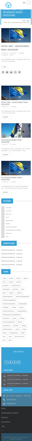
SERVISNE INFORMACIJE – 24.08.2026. (11, 250)
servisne (24, 325)
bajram (25, 278)
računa (20, 322)
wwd (10, 340)
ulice (4, 336)
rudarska (16, 325)
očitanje (21, 307)
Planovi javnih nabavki (11, 227)
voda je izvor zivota (19, 336)
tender (23, 333)
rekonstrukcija (6, 325)
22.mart (18, 278)
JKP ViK (27, 20)
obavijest (12, 293)
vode (4, 340)
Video (7, 236)
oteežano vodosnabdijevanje (9, 300)
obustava (19, 293)
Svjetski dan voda (14, 333)
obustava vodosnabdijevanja (22, 296)
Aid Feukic (14, 53)
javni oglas (15, 289)
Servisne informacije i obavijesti (13, 230)
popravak (22, 318)
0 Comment (21, 53)
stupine (4, 333)
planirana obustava (22, 311)
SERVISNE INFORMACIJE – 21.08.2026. (11, 261)
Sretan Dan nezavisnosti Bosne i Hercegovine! (11, 141)
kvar (23, 289)
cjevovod (19, 282)
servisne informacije (7, 329)
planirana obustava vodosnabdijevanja (12, 314)
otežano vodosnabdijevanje (9, 304)
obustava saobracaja (8, 296)
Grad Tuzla (8, 214)
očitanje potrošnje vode (8, 311)
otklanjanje (6, 307)
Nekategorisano (9, 220)
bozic (4, 282)
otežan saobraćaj (23, 304)
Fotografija (9, 211)
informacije (6, 285)
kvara (4, 293)
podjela (14, 318)
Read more (5, 117)
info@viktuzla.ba (10, 403)
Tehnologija (9, 233)
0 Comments (13, 106)
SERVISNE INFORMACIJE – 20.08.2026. (11, 264)
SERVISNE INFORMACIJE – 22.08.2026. (11, 257)
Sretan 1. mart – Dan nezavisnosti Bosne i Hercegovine (14, 103)
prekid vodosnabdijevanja (9, 322)
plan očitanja (6, 318)
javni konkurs (6, 289)
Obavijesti (8, 224)
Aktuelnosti (8, 207)
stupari (24, 329)
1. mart (11, 55)
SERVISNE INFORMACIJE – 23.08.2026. (11, 254)
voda (10, 336)
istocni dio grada (16, 285)
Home (24, 20)
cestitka (11, 282)
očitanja (14, 307)
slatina (17, 329)
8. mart (11, 278)
